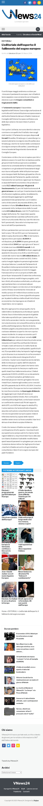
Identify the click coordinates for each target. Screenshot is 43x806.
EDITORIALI (6, 41)
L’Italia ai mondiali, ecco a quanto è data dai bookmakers (25, 669)
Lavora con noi (32, 789)
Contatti (26, 791)
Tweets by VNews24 (10, 761)
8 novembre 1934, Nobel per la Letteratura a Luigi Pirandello (27, 636)
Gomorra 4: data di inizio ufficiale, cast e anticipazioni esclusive (27, 701)
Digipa (36, 800)
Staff (23, 789)
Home (4, 611)
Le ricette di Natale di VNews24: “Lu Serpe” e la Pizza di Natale (25, 690)
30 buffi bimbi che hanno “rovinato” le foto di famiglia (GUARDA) (27, 659)
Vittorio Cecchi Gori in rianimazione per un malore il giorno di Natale (27, 680)
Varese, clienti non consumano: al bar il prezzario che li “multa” (25, 711)
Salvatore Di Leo (14, 53)
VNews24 (21, 783)
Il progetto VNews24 (11, 789)
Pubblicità (17, 791)
